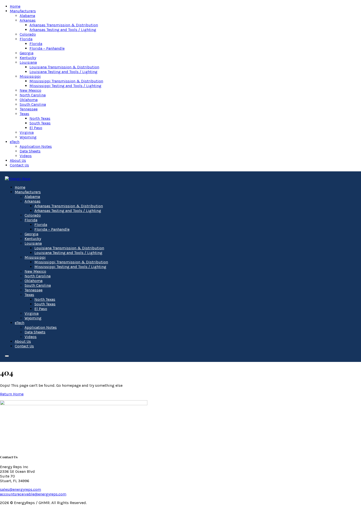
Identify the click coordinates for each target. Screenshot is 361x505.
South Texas (40, 123)
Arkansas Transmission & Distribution (63, 25)
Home (15, 6)
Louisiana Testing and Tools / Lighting (63, 71)
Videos (26, 155)
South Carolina (33, 104)
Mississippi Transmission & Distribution (66, 81)
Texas (24, 113)
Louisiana (28, 62)
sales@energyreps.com (20, 489)
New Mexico (30, 90)
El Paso (35, 127)
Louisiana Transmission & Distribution (64, 67)
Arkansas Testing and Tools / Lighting (62, 29)
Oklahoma (29, 99)
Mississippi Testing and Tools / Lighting (65, 85)
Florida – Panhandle (47, 48)
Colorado (28, 34)
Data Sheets (30, 151)
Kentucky (28, 57)
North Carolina (33, 95)
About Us (18, 160)
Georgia (26, 53)
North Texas (39, 118)
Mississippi (30, 76)
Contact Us (19, 165)
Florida (26, 39)
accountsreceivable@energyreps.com (33, 494)
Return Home (12, 394)
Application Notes (36, 146)
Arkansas (28, 20)
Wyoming (28, 137)
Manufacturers (23, 11)
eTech (14, 141)
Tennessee (29, 109)
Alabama (27, 15)
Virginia (27, 132)
